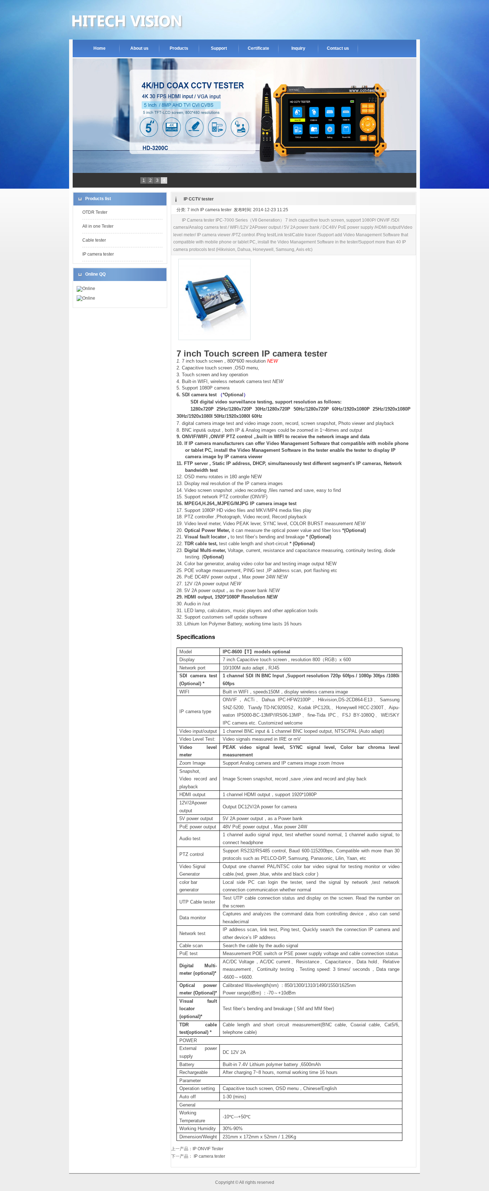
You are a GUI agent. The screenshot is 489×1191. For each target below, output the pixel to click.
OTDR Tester (94, 212)
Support (219, 48)
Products (179, 48)
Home (99, 48)
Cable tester (94, 240)
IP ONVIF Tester (208, 1148)
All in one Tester (97, 226)
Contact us (338, 48)
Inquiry (298, 48)
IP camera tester (98, 254)
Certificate (258, 48)
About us (139, 48)
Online (88, 288)
